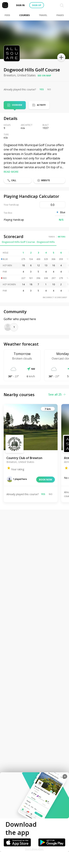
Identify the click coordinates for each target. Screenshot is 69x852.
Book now (45, 479)
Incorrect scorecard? (55, 297)
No (49, 89)
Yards (52, 236)
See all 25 (55, 394)
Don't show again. (34, 849)
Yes (42, 89)
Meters (61, 236)
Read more (11, 171)
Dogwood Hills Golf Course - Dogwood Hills (28, 242)
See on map (44, 75)
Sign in (20, 5)
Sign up (36, 5)
